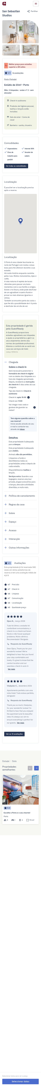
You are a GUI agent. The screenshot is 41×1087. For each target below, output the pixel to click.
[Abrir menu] (36, 3)
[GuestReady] (4, 3)
